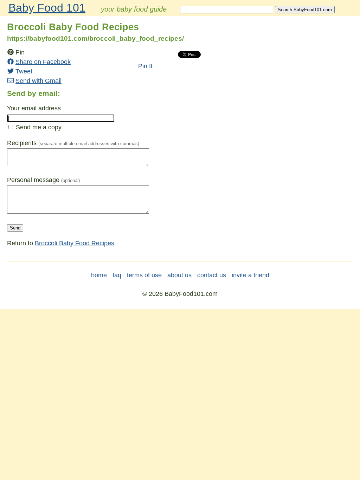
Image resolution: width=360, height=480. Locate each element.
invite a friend (250, 275)
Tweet (23, 71)
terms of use (144, 275)
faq (116, 275)
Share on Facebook (43, 61)
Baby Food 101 (46, 7)
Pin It (145, 66)
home (99, 275)
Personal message (33, 179)
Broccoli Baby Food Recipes (74, 243)
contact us (211, 275)
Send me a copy (39, 127)
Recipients (22, 143)
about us (179, 275)
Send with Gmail (38, 80)
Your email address (34, 108)
